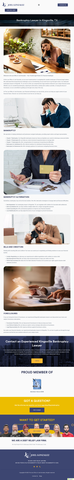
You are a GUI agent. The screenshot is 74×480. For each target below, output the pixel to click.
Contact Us (35, 476)
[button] (39, 5)
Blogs (40, 476)
